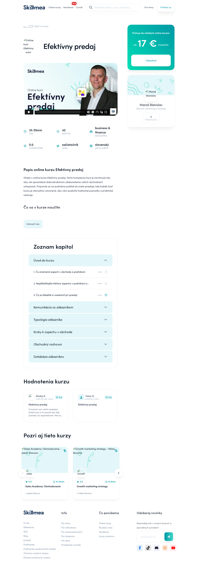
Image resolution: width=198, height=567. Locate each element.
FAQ (26, 531)
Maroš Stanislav (151, 105)
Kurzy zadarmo (106, 536)
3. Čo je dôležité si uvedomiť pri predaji (55, 295)
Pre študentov (68, 536)
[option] (45, 473)
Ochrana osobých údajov (36, 553)
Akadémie (104, 531)
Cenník (79, 7)
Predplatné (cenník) (71, 544)
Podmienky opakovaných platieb (40, 548)
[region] (70, 473)
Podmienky (29, 544)
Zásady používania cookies (37, 557)
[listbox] (70, 473)
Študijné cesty (105, 527)
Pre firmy (148, 7)
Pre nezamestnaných (71, 531)
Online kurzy (55, 7)
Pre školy (65, 540)
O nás (26, 522)
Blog (26, 535)
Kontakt (27, 540)
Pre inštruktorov (68, 527)
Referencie (29, 527)
